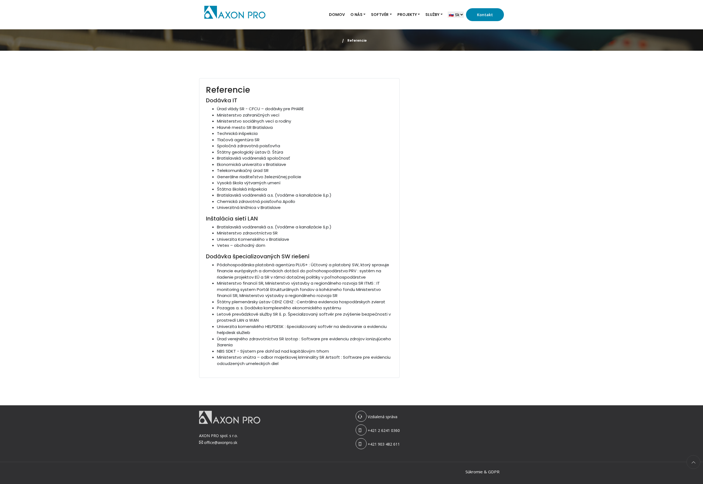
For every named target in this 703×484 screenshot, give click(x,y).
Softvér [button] (380, 14)
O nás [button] (356, 14)
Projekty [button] (407, 14)
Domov (337, 14)
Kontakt (485, 14)
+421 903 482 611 (384, 444)
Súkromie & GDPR (482, 471)
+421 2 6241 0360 (384, 430)
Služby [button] (432, 14)
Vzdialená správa (382, 416)
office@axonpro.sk (220, 442)
